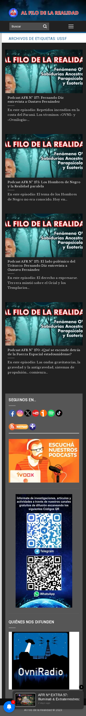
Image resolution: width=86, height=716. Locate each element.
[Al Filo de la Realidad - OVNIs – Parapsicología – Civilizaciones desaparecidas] (43, 13)
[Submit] (45, 26)
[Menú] (71, 26)
